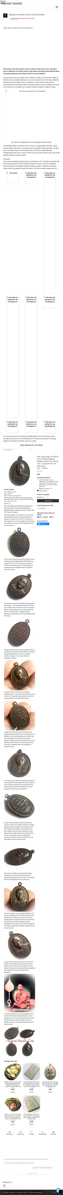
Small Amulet (45, 1159)
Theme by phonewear (34, 1192)
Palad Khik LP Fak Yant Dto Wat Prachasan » (43, 1167)
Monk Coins (25, 1159)
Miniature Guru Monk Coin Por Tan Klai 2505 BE (26, 15)
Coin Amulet (31, 18)
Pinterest (36, 1173)
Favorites (31, 1134)
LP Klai (15, 1159)
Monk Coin (20, 1159)
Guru (7, 1159)
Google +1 (33, 1173)
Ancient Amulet (11, 3)
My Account (10, 1134)
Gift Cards (53, 1134)
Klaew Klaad (11, 1159)
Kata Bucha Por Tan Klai (31, 445)
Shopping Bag (42, 1134)
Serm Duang (39, 1159)
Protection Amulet (32, 1159)
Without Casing (43, 491)
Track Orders (20, 1134)
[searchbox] (17, 449)
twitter (55, 1192)
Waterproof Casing (45, 488)
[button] (42, 508)
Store (38, 468)
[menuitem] (55, 453)
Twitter (31, 1173)
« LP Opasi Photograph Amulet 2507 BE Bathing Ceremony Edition (19, 1163)
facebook (28, 1173)
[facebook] (53, 1192)
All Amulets (45, 468)
